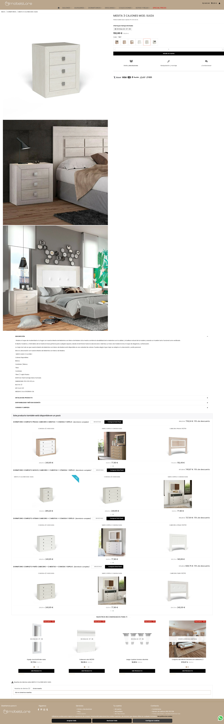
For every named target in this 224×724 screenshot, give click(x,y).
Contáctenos (156, 709)
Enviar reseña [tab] (37, 688)
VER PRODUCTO (36, 671)
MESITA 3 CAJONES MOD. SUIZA (23, 477)
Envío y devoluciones (131, 66)
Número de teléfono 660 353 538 (163, 711)
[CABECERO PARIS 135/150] (178, 591)
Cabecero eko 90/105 (86, 659)
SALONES (66, 8)
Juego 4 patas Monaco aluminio (137, 659)
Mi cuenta (118, 709)
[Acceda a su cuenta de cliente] (219, 3)
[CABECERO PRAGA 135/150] (178, 446)
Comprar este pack (113, 422)
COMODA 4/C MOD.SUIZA (46, 428)
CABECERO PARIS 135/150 (178, 573)
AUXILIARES (79, 8)
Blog (79, 711)
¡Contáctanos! (206, 66)
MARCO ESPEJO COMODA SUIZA (112, 428)
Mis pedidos (119, 711)
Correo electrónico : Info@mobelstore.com (166, 714)
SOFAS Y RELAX (142, 8)
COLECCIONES (125, 8)
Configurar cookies (152, 721)
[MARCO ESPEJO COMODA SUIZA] (112, 446)
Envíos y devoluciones (85, 709)
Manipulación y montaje (168, 66)
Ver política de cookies (164, 716)
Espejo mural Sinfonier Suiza (36, 659)
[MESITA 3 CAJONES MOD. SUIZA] (55, 118)
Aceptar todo (71, 721)
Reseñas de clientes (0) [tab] (22, 688)
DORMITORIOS (94, 8)
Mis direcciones (120, 714)
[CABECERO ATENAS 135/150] (178, 542)
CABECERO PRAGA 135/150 (178, 428)
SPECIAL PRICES (159, 8)
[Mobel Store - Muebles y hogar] (18, 3)
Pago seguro (82, 714)
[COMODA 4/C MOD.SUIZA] (46, 446)
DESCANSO (110, 8)
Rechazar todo (112, 721)
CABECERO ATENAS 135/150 (177, 525)
